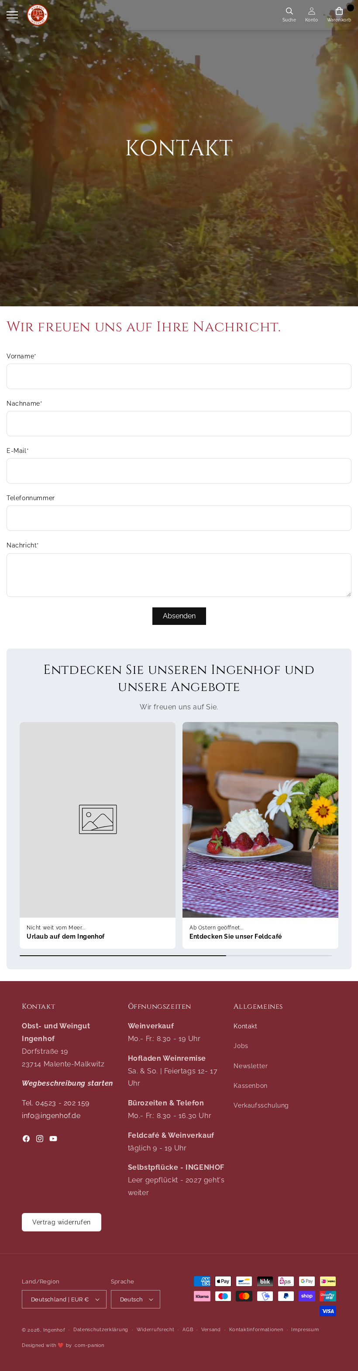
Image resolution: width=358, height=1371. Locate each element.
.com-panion (88, 1345)
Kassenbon (250, 1085)
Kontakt (245, 1026)
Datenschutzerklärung (100, 1329)
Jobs (241, 1045)
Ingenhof (54, 1330)
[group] (98, 835)
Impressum (305, 1329)
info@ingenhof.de (51, 1116)
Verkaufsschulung (261, 1105)
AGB (187, 1329)
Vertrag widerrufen (61, 1222)
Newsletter (251, 1065)
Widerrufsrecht (156, 1329)
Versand (211, 1329)
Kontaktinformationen (256, 1329)
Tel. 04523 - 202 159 (56, 1103)
